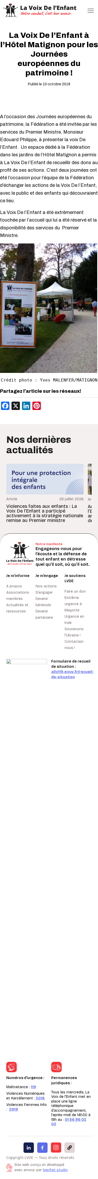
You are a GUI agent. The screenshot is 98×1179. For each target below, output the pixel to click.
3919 (13, 1109)
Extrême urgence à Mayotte (73, 604)
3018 (40, 1098)
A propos (14, 586)
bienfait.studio (55, 1170)
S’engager (44, 592)
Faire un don (75, 591)
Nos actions (46, 586)
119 (33, 1087)
